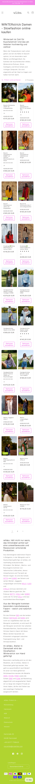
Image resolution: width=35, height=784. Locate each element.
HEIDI (5, 676)
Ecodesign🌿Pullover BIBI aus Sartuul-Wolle (25, 247)
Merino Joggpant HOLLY (9, 418)
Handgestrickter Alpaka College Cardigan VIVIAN (8, 291)
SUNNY (14, 578)
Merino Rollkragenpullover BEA (9, 460)
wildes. (14, 780)
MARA (23, 618)
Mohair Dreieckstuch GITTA (7, 506)
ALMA (18, 678)
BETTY (12, 594)
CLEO (29, 584)
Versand (6, 726)
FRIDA (16, 676)
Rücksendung (8, 705)
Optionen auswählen (9, 125)
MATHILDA (13, 618)
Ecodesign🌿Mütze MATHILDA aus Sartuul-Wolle (9, 247)
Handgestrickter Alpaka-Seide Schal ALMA (25, 330)
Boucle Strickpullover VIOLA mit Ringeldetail (8, 206)
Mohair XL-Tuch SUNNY (24, 505)
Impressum (7, 709)
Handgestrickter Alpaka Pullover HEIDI (25, 291)
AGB (5, 713)
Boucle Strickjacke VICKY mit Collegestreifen (9, 107)
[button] (2, 13)
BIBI (17, 615)
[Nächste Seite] (23, 531)
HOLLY (24, 584)
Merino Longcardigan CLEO (24, 419)
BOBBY (27, 594)
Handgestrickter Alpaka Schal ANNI (9, 329)
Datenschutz (8, 722)
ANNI (10, 678)
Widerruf (7, 718)
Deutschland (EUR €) (16, 766)
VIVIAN (11, 676)
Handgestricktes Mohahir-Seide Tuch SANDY (25, 374)
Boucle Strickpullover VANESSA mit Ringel (24, 155)
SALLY (20, 597)
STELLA (6, 589)
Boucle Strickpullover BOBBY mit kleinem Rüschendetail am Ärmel (9, 156)
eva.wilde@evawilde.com (13, 746)
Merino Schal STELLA (24, 459)
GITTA (5, 578)
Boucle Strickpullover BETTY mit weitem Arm (25, 108)
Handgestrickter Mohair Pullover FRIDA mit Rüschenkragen (8, 375)
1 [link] (12, 531)
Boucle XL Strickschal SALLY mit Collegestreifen (25, 205)
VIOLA (18, 594)
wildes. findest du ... (11, 700)
